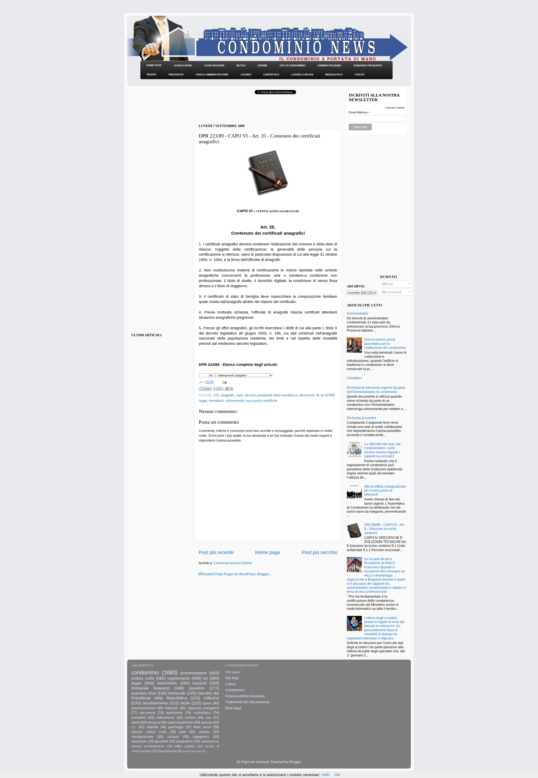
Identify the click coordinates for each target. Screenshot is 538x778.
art (205, 678)
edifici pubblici (184, 746)
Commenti (393, 292)
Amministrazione (329, 65)
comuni (190, 717)
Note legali (233, 708)
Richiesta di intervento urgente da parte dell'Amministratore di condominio (376, 389)
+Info (325, 775)
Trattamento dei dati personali (247, 702)
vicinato (173, 736)
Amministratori (357, 313)
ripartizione (174, 712)
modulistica (202, 712)
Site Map (232, 678)
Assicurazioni (214, 65)
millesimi (211, 698)
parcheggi (175, 727)
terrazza (154, 722)
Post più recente (216, 552)
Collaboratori (235, 690)
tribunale (171, 708)
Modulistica (334, 74)
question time (143, 693)
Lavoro (246, 74)
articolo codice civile (149, 732)
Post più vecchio (319, 552)
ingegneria (201, 736)
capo (239, 395)
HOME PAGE (154, 65)
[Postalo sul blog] (219, 389)
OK (337, 775)
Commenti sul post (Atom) (232, 563)
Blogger (295, 762)
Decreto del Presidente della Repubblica (175, 695)
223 (216, 395)
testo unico (202, 727)
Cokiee (230, 684)
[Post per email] (224, 382)
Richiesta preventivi (361, 418)
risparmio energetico (203, 708)
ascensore (139, 741)
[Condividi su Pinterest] (231, 389)
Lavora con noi (302, 74)
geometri (161, 741)
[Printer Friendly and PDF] (205, 390)
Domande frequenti (367, 65)
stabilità (152, 727)
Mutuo (241, 65)
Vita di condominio (292, 65)
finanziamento (167, 751)
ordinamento (234, 400)
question (196, 688)
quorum (206, 722)
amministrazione (143, 708)
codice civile (142, 678)
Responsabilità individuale (245, 696)
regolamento (178, 678)
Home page (267, 552)
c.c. (133, 727)
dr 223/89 (328, 395)
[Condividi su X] (223, 389)
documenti (307, 395)
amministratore (193, 673)
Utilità (359, 74)
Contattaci (271, 74)
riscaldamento (155, 703)
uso (208, 717)
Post (389, 284)
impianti (199, 683)
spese (207, 703)
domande (176, 693)
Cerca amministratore (212, 74)
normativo (216, 400)
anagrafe (227, 395)
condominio (145, 672)
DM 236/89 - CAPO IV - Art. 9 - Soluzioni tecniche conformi (384, 529)
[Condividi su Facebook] (227, 389)
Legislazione (183, 65)
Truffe (151, 74)
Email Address (359, 112)
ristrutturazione (142, 736)
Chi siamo (232, 672)
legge (203, 400)
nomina (204, 732)
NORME (262, 65)
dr (317, 395)
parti (182, 732)
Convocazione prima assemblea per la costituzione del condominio (385, 343)
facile (185, 703)
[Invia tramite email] (215, 389)
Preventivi (176, 74)
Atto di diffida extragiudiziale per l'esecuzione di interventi (385, 490)
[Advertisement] (248, 110)
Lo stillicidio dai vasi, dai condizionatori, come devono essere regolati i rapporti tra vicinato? (382, 450)
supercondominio (180, 722)
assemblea (167, 683)
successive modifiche (262, 400)
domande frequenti (150, 688)
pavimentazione (191, 751)
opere (135, 722)
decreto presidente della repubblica (271, 395)
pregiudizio (184, 741)
